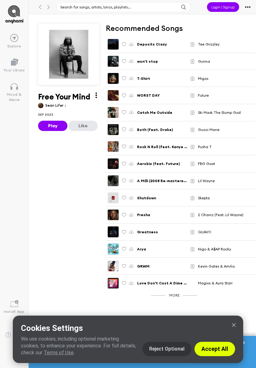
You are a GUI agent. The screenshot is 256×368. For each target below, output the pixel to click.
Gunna (204, 61)
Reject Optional (167, 349)
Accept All (214, 349)
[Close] (233, 325)
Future (203, 95)
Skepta (204, 198)
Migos (203, 78)
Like (83, 125)
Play (52, 125)
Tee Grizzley (208, 44)
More (174, 295)
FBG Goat (206, 163)
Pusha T (205, 146)
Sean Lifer (54, 105)
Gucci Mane (208, 129)
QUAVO (204, 232)
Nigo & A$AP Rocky (214, 249)
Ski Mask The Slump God (219, 112)
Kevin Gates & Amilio (216, 266)
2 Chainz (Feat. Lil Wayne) (220, 214)
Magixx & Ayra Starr (215, 283)
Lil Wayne (206, 180)
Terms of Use (59, 353)
